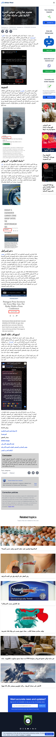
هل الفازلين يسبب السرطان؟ (10, 604)
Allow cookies (49, 734)
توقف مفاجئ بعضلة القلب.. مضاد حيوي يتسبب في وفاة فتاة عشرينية (22, 631)
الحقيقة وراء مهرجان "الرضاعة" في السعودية (48, 157)
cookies (28, 735)
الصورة (22, 91)
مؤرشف (32, 37)
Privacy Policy (36, 709)
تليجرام (11, 342)
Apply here (11, 506)
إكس (3, 35)
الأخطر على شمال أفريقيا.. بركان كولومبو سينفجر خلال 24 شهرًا (21, 686)
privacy (22, 735)
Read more (35, 484)
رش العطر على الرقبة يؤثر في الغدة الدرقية (15, 576)
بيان (2, 164)
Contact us (49, 22)
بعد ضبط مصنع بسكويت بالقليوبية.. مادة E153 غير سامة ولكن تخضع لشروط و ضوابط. (28, 658)
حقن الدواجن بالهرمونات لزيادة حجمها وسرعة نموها (49, 127)
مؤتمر (2, 254)
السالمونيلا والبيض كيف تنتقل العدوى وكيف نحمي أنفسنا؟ (19, 549)
